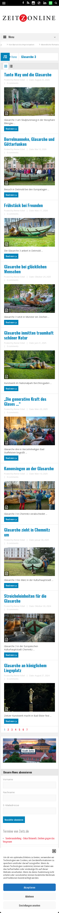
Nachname (9, 792)
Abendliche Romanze (40, 44)
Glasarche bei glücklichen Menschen (25, 269)
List (11, 67)
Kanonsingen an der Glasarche (29, 468)
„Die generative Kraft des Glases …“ (25, 401)
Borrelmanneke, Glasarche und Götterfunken (29, 141)
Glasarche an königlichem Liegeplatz (25, 668)
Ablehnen (29, 896)
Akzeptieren (29, 887)
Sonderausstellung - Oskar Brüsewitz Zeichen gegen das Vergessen (28, 839)
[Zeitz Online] (29, 17)
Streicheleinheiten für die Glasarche (25, 598)
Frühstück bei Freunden (23, 205)
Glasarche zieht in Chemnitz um (27, 532)
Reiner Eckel (19, 79)
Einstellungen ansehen (29, 905)
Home (14, 57)
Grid (5, 67)
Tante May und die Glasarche (27, 74)
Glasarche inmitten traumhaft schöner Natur (29, 335)
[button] (54, 851)
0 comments (12, 83)
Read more (10, 128)
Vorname (8, 779)
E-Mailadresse (11, 805)
